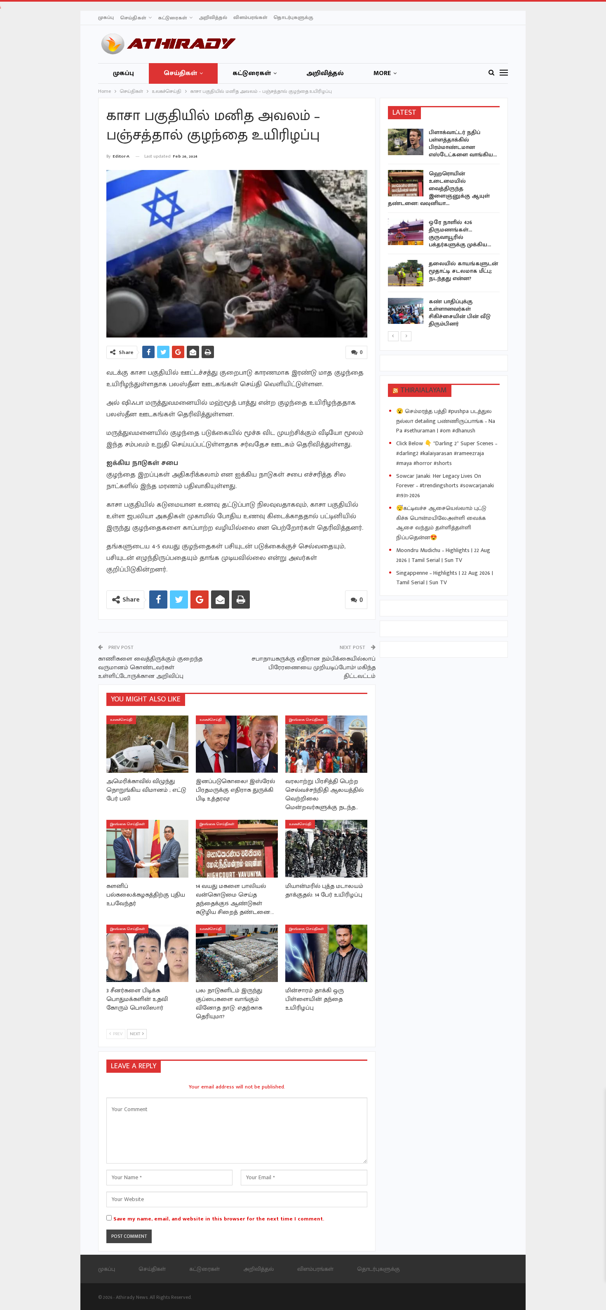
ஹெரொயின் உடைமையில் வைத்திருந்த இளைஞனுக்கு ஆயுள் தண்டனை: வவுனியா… (439, 188)
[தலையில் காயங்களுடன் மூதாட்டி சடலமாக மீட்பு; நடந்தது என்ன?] (405, 273)
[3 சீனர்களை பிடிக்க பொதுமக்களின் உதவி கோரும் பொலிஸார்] (147, 953)
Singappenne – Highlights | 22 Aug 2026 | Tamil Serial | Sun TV (444, 578)
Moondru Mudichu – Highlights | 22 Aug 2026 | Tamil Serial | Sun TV (443, 555)
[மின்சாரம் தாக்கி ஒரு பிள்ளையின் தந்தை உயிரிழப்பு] (326, 953)
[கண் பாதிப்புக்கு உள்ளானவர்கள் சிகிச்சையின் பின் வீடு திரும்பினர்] (405, 311)
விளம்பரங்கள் (250, 17)
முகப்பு (106, 17)
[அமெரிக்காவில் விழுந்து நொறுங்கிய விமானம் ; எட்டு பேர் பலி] (147, 744)
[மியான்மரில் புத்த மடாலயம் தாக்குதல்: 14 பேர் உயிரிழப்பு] (326, 848)
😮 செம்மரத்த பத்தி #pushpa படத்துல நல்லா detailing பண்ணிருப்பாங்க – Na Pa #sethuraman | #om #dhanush (445, 421)
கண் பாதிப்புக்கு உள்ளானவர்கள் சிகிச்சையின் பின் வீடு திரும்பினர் (460, 312)
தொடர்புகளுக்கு (293, 17)
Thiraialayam (423, 390)
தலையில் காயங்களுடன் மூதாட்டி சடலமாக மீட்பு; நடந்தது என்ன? (463, 271)
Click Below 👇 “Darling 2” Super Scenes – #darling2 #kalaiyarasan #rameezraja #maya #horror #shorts (446, 453)
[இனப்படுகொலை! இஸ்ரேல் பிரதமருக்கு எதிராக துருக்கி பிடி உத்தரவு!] (237, 744)
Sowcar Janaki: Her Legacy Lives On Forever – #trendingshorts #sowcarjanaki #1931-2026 (445, 485)
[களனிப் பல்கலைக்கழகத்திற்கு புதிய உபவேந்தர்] (147, 848)
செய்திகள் (133, 18)
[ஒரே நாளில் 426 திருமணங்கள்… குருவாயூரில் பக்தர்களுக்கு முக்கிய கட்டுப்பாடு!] (405, 232)
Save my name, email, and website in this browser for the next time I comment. (218, 1218)
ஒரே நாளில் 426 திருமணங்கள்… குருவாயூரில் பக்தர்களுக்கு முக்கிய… (460, 233)
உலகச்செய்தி (121, 720)
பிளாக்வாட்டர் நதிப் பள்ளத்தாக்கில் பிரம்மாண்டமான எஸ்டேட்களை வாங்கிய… (463, 143)
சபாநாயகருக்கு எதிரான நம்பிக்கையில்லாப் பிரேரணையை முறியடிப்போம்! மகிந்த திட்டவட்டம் (313, 667)
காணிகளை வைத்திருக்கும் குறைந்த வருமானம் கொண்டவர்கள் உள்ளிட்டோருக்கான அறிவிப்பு (150, 667)
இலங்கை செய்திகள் (306, 720)
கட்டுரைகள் (172, 18)
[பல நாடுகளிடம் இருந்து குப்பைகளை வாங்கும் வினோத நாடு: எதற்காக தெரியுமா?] (237, 953)
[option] (444, 229)
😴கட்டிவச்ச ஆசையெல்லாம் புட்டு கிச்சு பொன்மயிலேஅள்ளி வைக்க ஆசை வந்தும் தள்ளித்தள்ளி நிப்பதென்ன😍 (441, 522)
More (382, 73)
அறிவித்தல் (213, 17)
